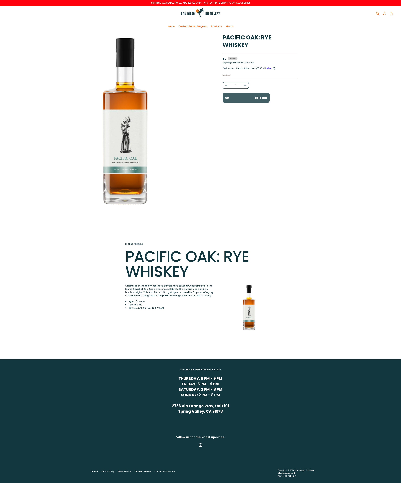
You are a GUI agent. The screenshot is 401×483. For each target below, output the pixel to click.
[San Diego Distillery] (200, 13)
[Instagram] (200, 445)
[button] (377, 13)
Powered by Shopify (287, 476)
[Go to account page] (384, 13)
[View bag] (391, 13)
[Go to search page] (377, 13)
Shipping (227, 62)
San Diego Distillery (304, 470)
